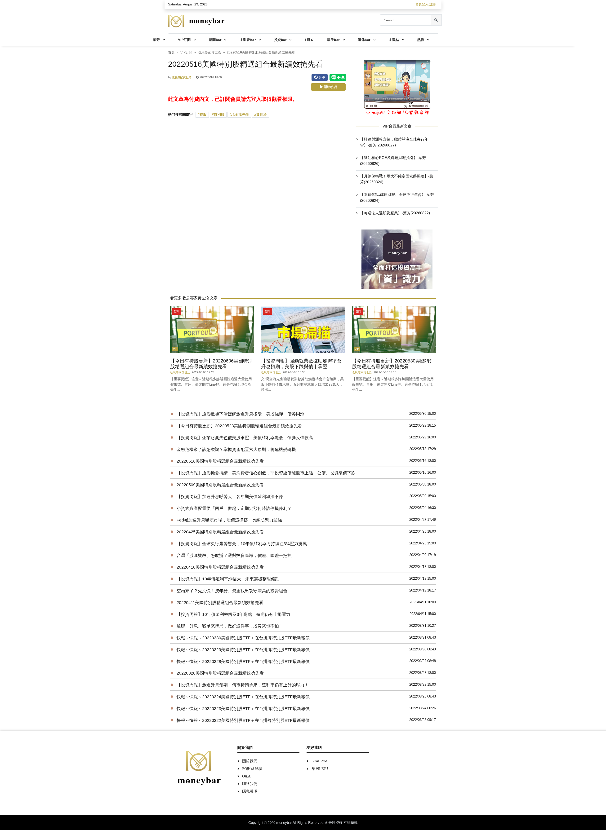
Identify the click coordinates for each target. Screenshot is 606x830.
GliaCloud (319, 761)
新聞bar (215, 40)
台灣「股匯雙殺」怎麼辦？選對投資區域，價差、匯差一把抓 (234, 555)
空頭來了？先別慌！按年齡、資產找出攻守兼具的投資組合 (232, 590)
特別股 (219, 114)
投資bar (280, 40)
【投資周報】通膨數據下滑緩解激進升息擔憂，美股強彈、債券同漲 (240, 414)
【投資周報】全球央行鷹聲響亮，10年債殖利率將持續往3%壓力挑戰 (242, 543)
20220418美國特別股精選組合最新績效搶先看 (220, 567)
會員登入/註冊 (425, 4)
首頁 (171, 52)
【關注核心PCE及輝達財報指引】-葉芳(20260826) (393, 161)
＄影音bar (248, 40)
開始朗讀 (330, 87)
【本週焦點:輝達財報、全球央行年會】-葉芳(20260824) (397, 198)
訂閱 (176, 311)
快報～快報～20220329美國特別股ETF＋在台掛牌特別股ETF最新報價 (243, 649)
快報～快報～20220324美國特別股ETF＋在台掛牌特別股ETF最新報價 (243, 696)
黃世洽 (261, 114)
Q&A (246, 776)
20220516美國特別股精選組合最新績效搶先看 (220, 461)
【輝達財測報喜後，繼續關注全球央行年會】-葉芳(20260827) (394, 142)
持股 (203, 114)
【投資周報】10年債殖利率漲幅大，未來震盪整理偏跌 (228, 579)
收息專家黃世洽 (209, 52)
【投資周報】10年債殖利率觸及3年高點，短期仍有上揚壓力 (233, 614)
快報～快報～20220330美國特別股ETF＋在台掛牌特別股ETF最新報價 (243, 638)
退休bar (364, 40)
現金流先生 (240, 114)
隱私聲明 (249, 791)
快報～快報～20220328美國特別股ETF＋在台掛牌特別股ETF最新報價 (243, 661)
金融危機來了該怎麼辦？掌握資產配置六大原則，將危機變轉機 (236, 449)
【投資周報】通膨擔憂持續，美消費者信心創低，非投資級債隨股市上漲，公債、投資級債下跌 (266, 473)
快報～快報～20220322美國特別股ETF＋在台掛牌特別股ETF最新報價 (243, 720)
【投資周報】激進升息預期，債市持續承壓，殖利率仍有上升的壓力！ (243, 685)
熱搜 (420, 40)
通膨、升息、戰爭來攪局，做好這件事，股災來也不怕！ (230, 626)
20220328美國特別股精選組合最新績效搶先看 (220, 673)
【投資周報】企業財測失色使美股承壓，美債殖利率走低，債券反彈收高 (245, 437)
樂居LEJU (320, 769)
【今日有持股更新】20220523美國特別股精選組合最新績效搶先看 (239, 426)
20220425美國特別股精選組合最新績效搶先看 (220, 532)
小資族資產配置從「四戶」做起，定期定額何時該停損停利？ (234, 508)
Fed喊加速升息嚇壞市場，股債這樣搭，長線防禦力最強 (229, 520)
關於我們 (249, 761)
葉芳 (156, 40)
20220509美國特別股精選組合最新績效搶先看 (220, 484)
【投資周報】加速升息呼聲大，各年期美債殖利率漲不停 (230, 496)
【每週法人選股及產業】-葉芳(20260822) (395, 213)
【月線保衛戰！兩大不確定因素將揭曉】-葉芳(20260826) (396, 179)
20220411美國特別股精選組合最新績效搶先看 (220, 602)
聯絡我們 (249, 784)
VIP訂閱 (184, 40)
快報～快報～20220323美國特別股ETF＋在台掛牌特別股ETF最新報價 (243, 708)
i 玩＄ (309, 40)
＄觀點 (394, 40)
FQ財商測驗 (252, 769)
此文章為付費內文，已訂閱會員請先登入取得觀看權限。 (233, 99)
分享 (321, 77)
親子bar (333, 40)
